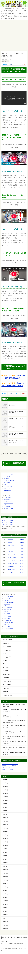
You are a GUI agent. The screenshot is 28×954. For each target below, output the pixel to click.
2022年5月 (5, 831)
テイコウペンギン (8, 501)
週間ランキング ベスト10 (8, 520)
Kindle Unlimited (11, 545)
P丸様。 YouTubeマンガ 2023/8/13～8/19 (12, 725)
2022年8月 (5, 821)
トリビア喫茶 (7, 506)
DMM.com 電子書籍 (12, 563)
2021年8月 (5, 862)
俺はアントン (7, 492)
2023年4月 (5, 793)
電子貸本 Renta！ (12, 557)
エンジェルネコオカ (8, 503)
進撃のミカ (6, 504)
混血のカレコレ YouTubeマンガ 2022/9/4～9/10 (21, 453)
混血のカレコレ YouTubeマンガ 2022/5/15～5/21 (16, 427)
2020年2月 (5, 925)
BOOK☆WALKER (12, 569)
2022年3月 (5, 838)
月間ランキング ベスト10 (8, 522)
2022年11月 (5, 810)
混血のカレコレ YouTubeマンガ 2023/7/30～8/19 (14, 709)
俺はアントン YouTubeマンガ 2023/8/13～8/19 (14, 704)
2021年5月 (5, 873)
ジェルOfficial (7, 482)
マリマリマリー (7, 476)
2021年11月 (5, 852)
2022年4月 (5, 835)
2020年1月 (5, 928)
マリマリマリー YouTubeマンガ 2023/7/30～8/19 (14, 741)
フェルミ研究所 (7, 497)
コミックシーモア (12, 554)
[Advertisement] (14, 34)
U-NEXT (9, 548)
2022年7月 (5, 824)
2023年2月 (5, 800)
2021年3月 (5, 880)
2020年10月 (6, 897)
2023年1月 (5, 803)
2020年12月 (6, 890)
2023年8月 (5, 779)
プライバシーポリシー (7, 767)
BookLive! (10, 542)
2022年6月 (5, 828)
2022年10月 (6, 814)
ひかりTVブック (11, 560)
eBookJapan (10, 539)
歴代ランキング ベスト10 (8, 524)
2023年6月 (5, 786)
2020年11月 (5, 894)
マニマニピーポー (8, 478)
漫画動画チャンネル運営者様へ (9, 765)
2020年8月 (5, 904)
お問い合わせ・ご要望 (7, 769)
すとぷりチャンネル (8, 508)
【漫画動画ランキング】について (10, 764)
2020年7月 (5, 907)
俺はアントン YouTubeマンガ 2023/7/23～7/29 (14, 752)
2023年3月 (5, 796)
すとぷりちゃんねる (8, 628)
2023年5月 (5, 790)
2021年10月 (6, 855)
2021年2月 (5, 883)
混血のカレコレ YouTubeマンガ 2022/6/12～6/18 (16, 412)
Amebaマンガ (11, 566)
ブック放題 (10, 572)
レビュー (22, 539)
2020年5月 (5, 914)
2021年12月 (6, 848)
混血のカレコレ (5, 61)
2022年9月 (5, 817)
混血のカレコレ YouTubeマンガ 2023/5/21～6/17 (16, 405)
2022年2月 (5, 842)
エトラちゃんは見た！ (9, 480)
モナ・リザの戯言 (8, 486)
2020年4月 (5, 918)
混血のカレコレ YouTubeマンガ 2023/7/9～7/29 (16, 434)
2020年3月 (5, 921)
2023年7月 (5, 783)
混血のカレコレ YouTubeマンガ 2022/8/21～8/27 (16, 441)
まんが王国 (10, 551)
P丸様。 (5, 484)
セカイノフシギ (7, 488)
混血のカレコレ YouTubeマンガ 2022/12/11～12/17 (16, 419)
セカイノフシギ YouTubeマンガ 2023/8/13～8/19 (14, 715)
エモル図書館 (7, 499)
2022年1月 (5, 845)
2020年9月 (5, 900)
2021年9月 (5, 859)
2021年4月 (5, 876)
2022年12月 (6, 807)
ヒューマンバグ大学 (8, 474)
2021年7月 (5, 866)
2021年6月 (5, 869)
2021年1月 (5, 887)
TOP (14, 938)
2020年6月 (5, 911)
